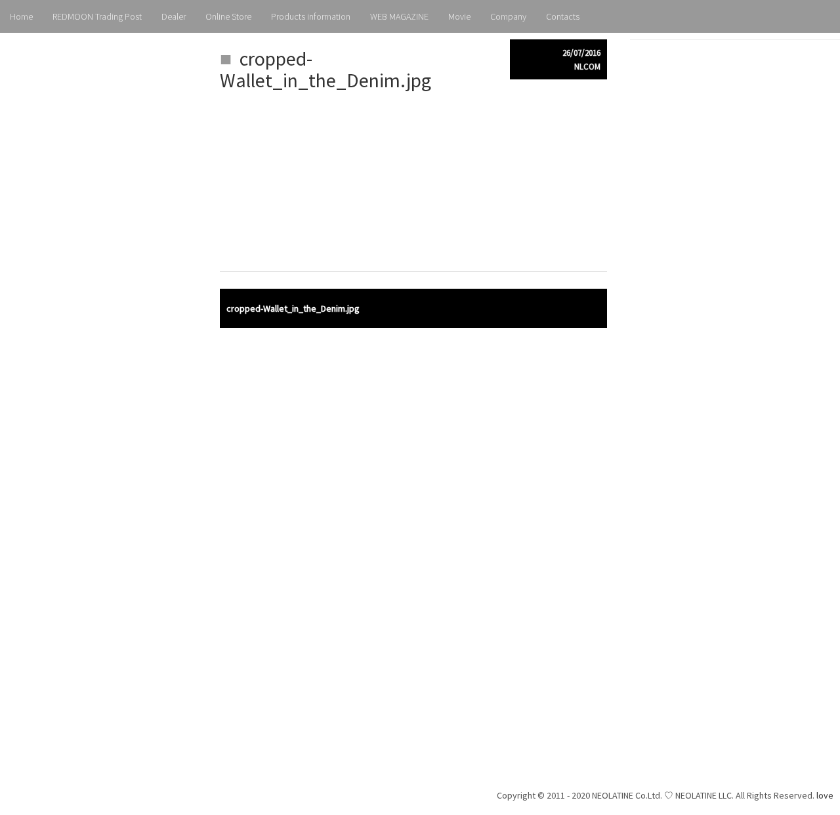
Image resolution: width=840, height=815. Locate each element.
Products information (310, 16)
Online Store (228, 16)
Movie (459, 16)
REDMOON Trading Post (97, 16)
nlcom (587, 66)
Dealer (173, 16)
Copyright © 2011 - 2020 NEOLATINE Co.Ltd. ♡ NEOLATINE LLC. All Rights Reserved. (656, 795)
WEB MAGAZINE (399, 16)
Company (508, 16)
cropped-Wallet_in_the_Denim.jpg (293, 308)
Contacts (562, 16)
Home (21, 16)
